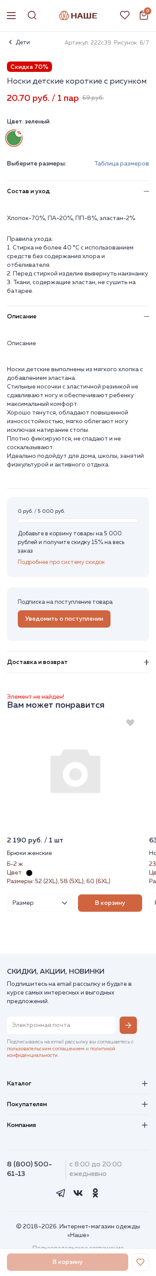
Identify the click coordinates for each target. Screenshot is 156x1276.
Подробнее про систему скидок (61, 562)
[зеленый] (14, 138)
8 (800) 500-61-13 (29, 1169)
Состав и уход (28, 191)
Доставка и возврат (37, 662)
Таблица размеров (121, 164)
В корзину (110, 903)
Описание (21, 317)
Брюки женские (29, 853)
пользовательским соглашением (45, 1049)
